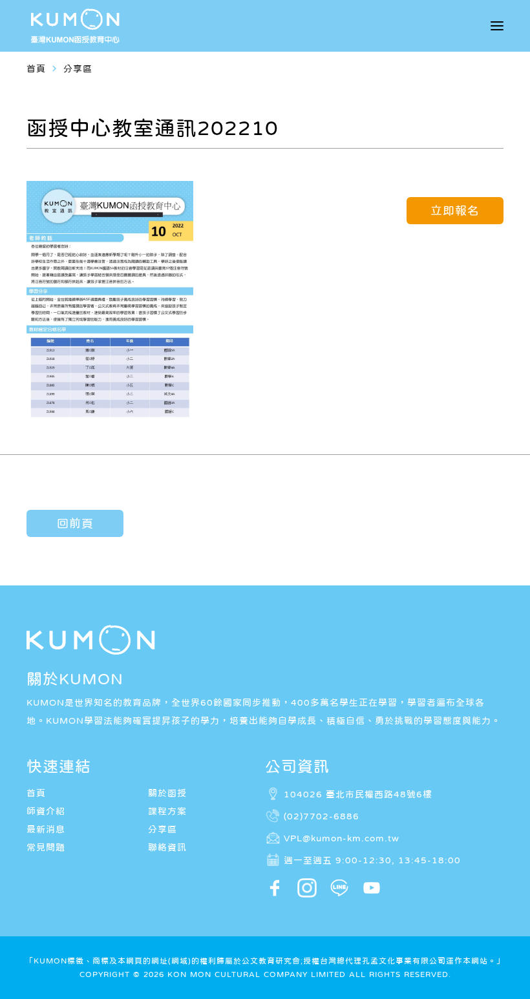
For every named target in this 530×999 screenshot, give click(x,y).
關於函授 (167, 792)
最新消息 (45, 829)
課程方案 (167, 810)
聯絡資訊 (167, 847)
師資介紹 (45, 810)
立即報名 (455, 210)
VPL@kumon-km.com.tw (341, 838)
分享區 (162, 829)
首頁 (36, 68)
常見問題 (45, 847)
